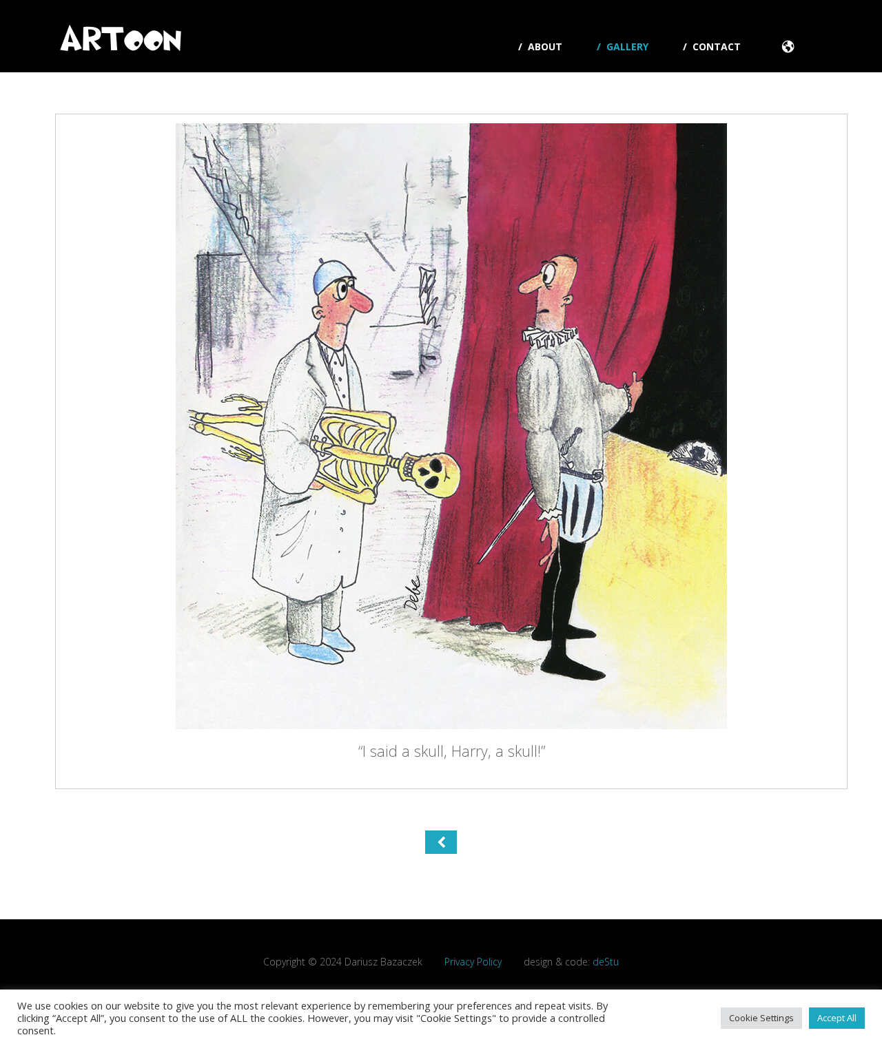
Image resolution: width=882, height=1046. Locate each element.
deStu (606, 961)
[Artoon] (120, 43)
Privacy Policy (473, 961)
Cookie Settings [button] (761, 1018)
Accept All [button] (837, 1018)
